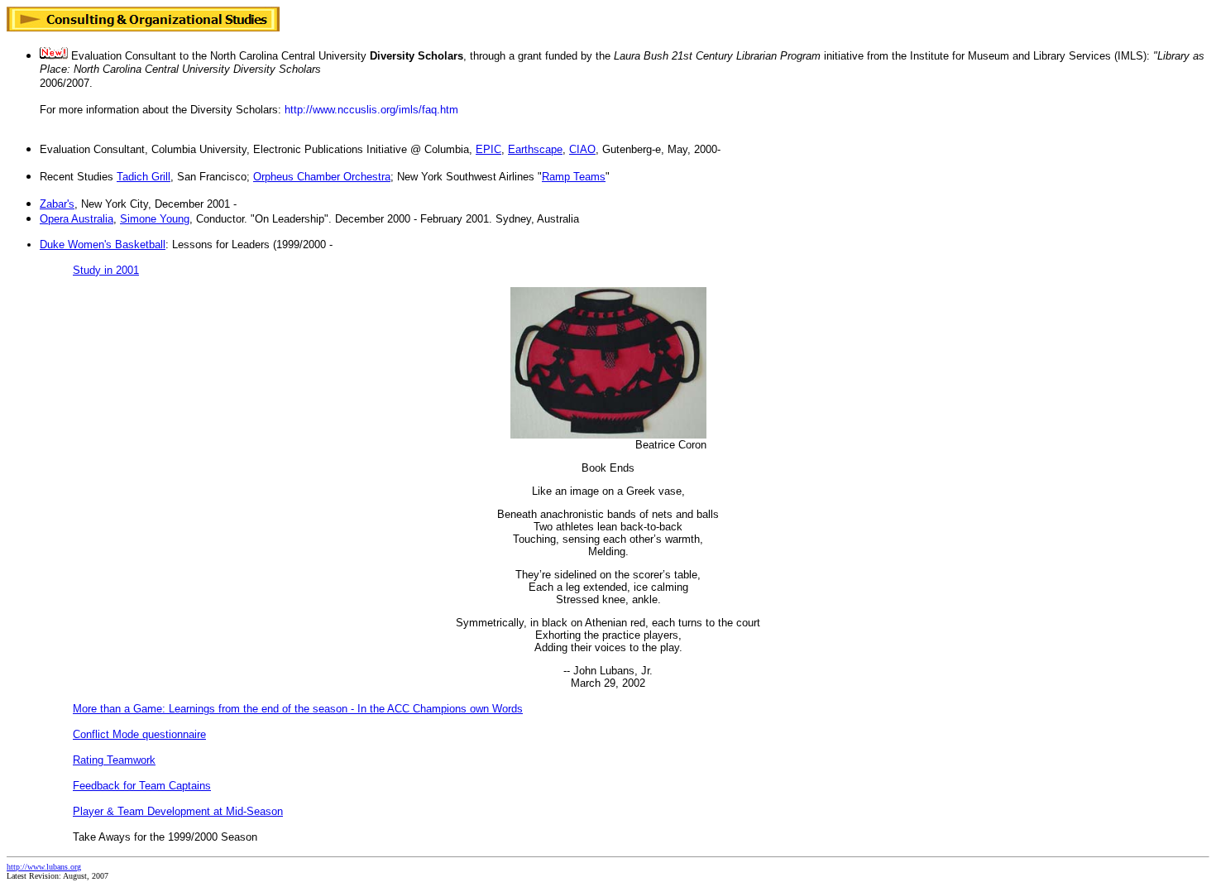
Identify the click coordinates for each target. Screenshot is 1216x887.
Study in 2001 (106, 270)
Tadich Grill (143, 176)
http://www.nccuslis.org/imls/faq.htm (371, 109)
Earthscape (535, 149)
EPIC (488, 149)
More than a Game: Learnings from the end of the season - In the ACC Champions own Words (298, 708)
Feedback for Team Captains (142, 785)
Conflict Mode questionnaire (139, 734)
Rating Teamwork (114, 760)
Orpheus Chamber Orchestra (321, 176)
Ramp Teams (574, 176)
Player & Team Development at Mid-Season (178, 811)
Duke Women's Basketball (102, 244)
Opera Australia (76, 219)
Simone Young (154, 219)
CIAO (582, 149)
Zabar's (57, 204)
